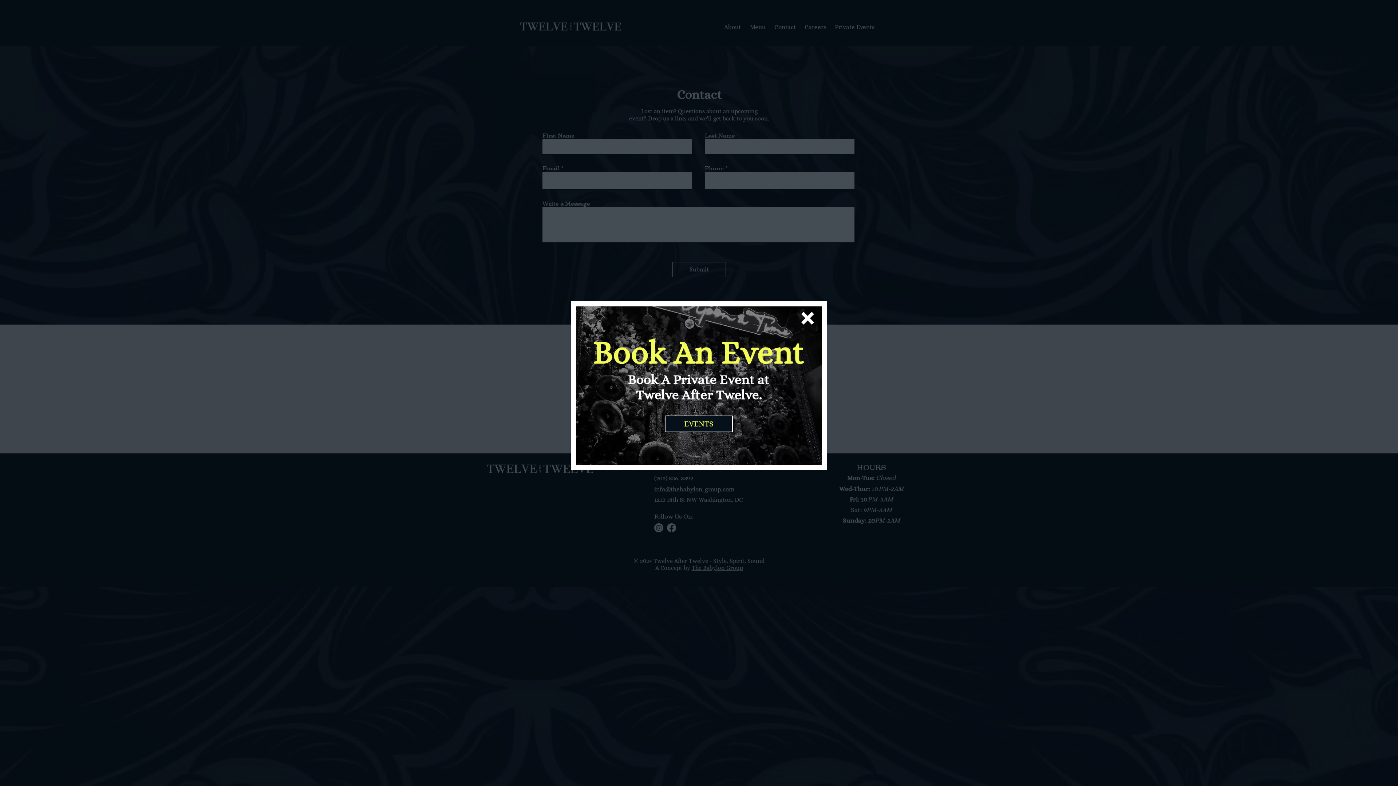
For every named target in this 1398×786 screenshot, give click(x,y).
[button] (807, 318)
